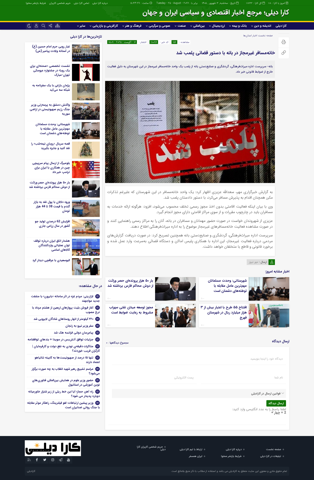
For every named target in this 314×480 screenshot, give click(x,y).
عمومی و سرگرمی (159, 25)
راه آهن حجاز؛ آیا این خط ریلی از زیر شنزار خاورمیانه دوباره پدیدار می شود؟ (64, 393)
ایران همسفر (195, 456)
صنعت (182, 25)
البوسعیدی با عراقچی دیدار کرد (51, 260)
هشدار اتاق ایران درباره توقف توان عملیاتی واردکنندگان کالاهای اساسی (52, 245)
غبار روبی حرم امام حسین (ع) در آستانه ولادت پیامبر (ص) (51, 48)
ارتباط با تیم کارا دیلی (191, 449)
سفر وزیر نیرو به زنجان (79, 325)
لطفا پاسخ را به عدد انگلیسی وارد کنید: (259, 409)
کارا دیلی (281, 25)
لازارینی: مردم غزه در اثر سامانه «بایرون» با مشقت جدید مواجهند (65, 298)
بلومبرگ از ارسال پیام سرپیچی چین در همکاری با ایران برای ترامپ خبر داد (51, 167)
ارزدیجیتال (218, 25)
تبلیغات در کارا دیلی (270, 456)
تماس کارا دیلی (81, 3)
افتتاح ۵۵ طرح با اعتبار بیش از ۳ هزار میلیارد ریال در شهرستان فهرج (224, 312)
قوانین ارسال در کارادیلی (265, 393)
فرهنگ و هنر (133, 25)
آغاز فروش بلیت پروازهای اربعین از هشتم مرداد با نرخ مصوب (66, 310)
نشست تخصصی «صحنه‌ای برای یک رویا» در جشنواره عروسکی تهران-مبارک (50, 70)
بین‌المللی (199, 25)
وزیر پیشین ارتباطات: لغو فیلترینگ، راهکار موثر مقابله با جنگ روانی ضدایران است (63, 405)
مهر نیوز (253, 262)
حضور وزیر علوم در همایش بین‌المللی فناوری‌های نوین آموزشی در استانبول (66, 382)
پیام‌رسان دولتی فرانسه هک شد (73, 332)
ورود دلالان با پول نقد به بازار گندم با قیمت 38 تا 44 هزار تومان (52, 206)
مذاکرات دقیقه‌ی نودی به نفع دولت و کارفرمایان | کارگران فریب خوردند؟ (66, 348)
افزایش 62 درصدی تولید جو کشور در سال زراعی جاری (52, 223)
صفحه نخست (265, 36)
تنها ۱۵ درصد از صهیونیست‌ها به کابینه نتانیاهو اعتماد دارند (67, 359)
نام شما (278, 377)
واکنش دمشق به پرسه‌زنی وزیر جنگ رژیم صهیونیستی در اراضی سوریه (50, 109)
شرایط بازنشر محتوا (36, 3)
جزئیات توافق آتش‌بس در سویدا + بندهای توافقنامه (60, 339)
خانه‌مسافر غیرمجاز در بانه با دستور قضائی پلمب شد (225, 52)
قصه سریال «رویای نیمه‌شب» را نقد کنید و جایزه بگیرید (50, 146)
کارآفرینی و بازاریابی (105, 25)
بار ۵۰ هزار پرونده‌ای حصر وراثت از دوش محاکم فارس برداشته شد (130, 283)
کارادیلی (31, 471)
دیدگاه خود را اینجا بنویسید (266, 358)
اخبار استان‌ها (250, 36)
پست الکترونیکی (184, 377)
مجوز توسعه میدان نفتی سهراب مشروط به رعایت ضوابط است (131, 310)
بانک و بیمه (239, 25)
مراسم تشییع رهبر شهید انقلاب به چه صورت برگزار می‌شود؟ (66, 371)
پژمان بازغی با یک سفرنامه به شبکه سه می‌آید (51, 87)
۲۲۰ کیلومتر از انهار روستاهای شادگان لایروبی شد (63, 319)
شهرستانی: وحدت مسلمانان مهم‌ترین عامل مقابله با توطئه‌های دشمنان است (227, 286)
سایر (82, 25)
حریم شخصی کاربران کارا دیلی (151, 448)
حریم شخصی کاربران (59, 3)
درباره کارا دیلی (100, 3)
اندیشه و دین (262, 25)
